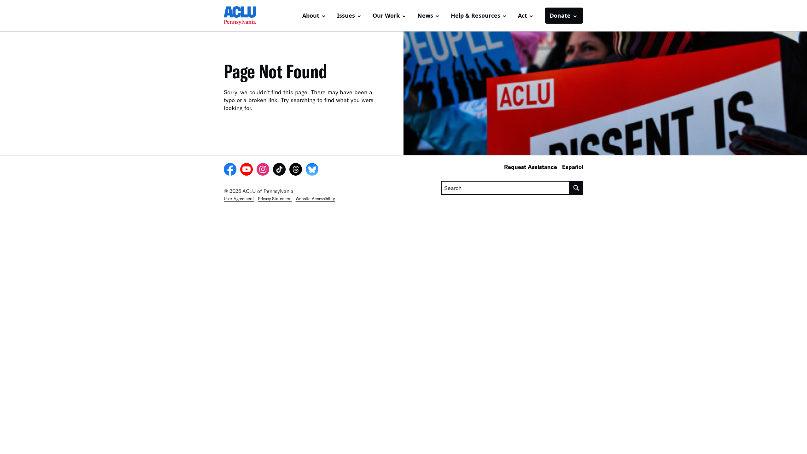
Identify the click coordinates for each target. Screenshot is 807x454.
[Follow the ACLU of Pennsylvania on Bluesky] (312, 170)
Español (572, 166)
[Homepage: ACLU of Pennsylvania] (246, 15)
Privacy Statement (275, 198)
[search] (576, 188)
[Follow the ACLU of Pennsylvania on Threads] (295, 170)
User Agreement (239, 198)
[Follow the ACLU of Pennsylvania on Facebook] (230, 170)
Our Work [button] (386, 15)
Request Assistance (530, 166)
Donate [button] (560, 15)
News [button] (425, 15)
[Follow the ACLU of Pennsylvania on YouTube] (246, 170)
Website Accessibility (315, 198)
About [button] (310, 15)
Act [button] (522, 15)
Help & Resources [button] (475, 15)
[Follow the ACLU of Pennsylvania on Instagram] (263, 170)
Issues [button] (346, 15)
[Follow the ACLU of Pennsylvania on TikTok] (279, 170)
